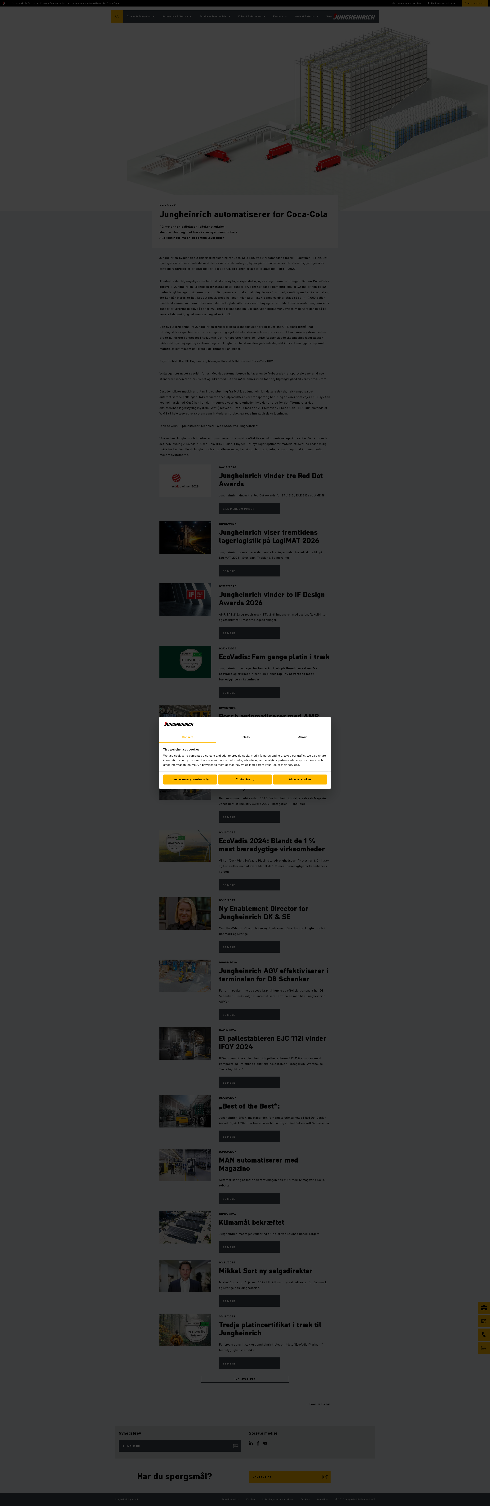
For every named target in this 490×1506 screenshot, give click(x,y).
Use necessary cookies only (190, 779)
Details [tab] (245, 737)
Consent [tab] (187, 737)
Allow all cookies (300, 779)
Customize (243, 779)
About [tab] (302, 737)
